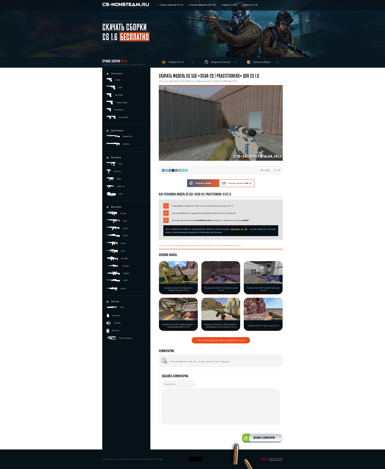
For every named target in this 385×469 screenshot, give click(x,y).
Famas (123, 213)
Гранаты (116, 315)
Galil (125, 221)
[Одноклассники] (166, 170)
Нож (122, 307)
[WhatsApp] (179, 170)
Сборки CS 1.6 (175, 62)
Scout (125, 235)
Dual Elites (123, 117)
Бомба (117, 323)
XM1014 (126, 144)
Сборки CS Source (220, 62)
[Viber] (176, 170)
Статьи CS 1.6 (250, 4)
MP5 (119, 179)
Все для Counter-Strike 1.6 (181, 81)
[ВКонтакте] (163, 170)
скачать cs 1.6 (239, 229)
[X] (173, 170)
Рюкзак (115, 330)
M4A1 (123, 243)
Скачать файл (203, 183)
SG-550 (125, 266)
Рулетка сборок (262, 62)
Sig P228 (118, 95)
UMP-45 (120, 186)
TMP (120, 164)
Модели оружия (203, 81)
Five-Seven (119, 110)
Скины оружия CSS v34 (203, 4)
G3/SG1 (126, 273)
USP (120, 87)
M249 (123, 288)
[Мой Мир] (169, 170)
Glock (117, 80)
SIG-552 (124, 258)
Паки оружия (125, 338)
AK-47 (125, 228)
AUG (122, 251)
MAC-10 (117, 171)
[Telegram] (186, 170)
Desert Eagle (121, 102)
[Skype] (183, 170)
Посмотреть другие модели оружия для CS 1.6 (220, 340)
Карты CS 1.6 (229, 4)
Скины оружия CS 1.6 (171, 4)
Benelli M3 (127, 136)
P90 (121, 194)
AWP (125, 280)
